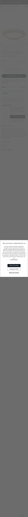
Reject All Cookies (14, 272)
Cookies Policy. (14, 259)
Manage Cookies (14, 269)
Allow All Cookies (14, 265)
